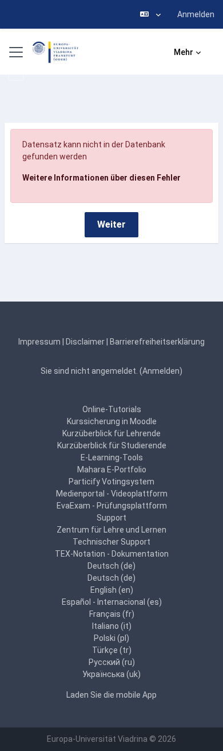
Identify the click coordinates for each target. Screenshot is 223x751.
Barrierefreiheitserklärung (157, 341)
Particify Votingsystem (111, 481)
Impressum (39, 341)
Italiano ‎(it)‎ (112, 626)
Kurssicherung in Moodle (112, 421)
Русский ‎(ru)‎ (112, 662)
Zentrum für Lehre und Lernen (111, 529)
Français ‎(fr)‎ (111, 614)
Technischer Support (111, 541)
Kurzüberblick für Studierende (111, 445)
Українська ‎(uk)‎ (111, 674)
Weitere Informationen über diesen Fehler (101, 177)
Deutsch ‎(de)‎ (111, 565)
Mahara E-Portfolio (111, 469)
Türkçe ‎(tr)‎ (112, 650)
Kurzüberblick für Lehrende (111, 433)
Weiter (111, 224)
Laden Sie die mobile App (111, 694)
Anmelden (195, 14)
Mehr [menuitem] (183, 52)
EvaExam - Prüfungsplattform (112, 505)
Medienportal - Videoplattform (112, 493)
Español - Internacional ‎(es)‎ (112, 602)
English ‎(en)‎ (111, 589)
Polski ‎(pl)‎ (111, 638)
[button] (150, 14)
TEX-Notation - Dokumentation (112, 553)
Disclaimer (85, 341)
